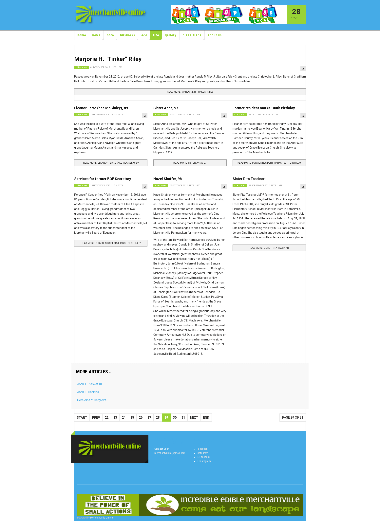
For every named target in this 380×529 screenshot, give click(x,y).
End (206, 417)
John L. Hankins (88, 392)
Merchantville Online (101, 517)
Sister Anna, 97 (165, 108)
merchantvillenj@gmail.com (169, 453)
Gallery (170, 35)
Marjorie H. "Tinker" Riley (108, 58)
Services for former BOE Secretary (102, 179)
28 (158, 417)
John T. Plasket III (89, 384)
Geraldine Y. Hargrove (91, 400)
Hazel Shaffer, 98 (167, 179)
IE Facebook (203, 457)
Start (82, 417)
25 (132, 417)
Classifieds (191, 35)
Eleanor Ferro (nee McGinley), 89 (101, 108)
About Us (215, 35)
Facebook (202, 448)
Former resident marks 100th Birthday (264, 108)
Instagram (202, 453)
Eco (144, 35)
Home (81, 35)
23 (115, 417)
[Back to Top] (4, 525)
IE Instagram (204, 461)
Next (194, 417)
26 (140, 417)
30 (175, 417)
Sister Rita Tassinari (249, 179)
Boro (110, 35)
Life (156, 35)
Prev (96, 417)
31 (183, 417)
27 (149, 417)
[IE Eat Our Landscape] (190, 505)
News (96, 35)
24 (123, 417)
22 (106, 417)
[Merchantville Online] (111, 15)
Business (127, 35)
